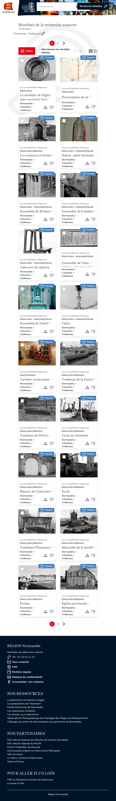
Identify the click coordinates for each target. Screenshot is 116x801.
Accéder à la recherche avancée (93, 6)
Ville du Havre (15, 754)
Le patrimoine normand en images (25, 700)
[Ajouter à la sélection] (51, 107)
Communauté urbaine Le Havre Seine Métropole (33, 750)
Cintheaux (25, 110)
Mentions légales (21, 672)
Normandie (26, 103)
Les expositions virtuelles (21, 711)
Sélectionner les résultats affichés (55, 51)
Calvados (25, 107)
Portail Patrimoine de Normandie (25, 707)
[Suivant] (63, 43)
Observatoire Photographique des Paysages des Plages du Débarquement (47, 718)
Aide (14, 666)
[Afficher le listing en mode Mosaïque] (90, 51)
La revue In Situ (15, 783)
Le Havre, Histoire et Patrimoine (24, 758)
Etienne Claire (26, 90)
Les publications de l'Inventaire (24, 703)
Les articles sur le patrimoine (23, 714)
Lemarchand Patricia (84, 151)
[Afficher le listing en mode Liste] (96, 51)
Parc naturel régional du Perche (24, 743)
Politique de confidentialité (27, 677)
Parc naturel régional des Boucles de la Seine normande (37, 740)
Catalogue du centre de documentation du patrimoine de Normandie (44, 721)
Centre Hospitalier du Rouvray (23, 747)
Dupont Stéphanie (27, 375)
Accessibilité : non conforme (28, 682)
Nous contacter (20, 662)
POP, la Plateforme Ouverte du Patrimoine (30, 779)
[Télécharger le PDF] (45, 107)
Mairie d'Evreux (15, 761)
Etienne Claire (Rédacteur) (31, 151)
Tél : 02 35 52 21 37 (23, 657)
